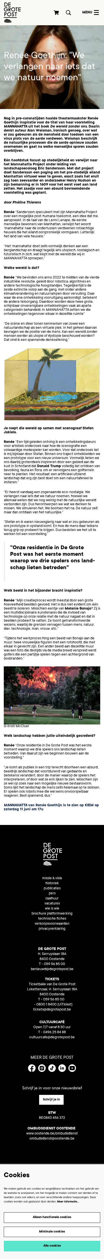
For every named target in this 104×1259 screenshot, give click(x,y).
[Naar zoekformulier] (68, 12)
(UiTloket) (64, 1005)
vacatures (52, 904)
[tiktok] (52, 1068)
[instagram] (42, 1068)
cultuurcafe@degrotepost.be (52, 1038)
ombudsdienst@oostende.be (52, 1139)
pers (52, 894)
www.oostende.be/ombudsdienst (52, 1134)
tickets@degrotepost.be (52, 1010)
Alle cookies (52, 1246)
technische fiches (52, 919)
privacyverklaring (52, 929)
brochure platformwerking (52, 914)
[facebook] (32, 1068)
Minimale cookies (52, 1231)
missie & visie (52, 878)
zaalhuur (52, 899)
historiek (52, 884)
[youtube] (72, 1068)
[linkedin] (62, 1068)
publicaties (52, 889)
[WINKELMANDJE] (57, 12)
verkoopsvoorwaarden (52, 924)
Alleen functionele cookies (52, 1217)
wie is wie (52, 909)
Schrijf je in (51, 1099)
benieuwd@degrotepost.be (52, 969)
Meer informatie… (68, 1201)
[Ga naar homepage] (12, 13)
